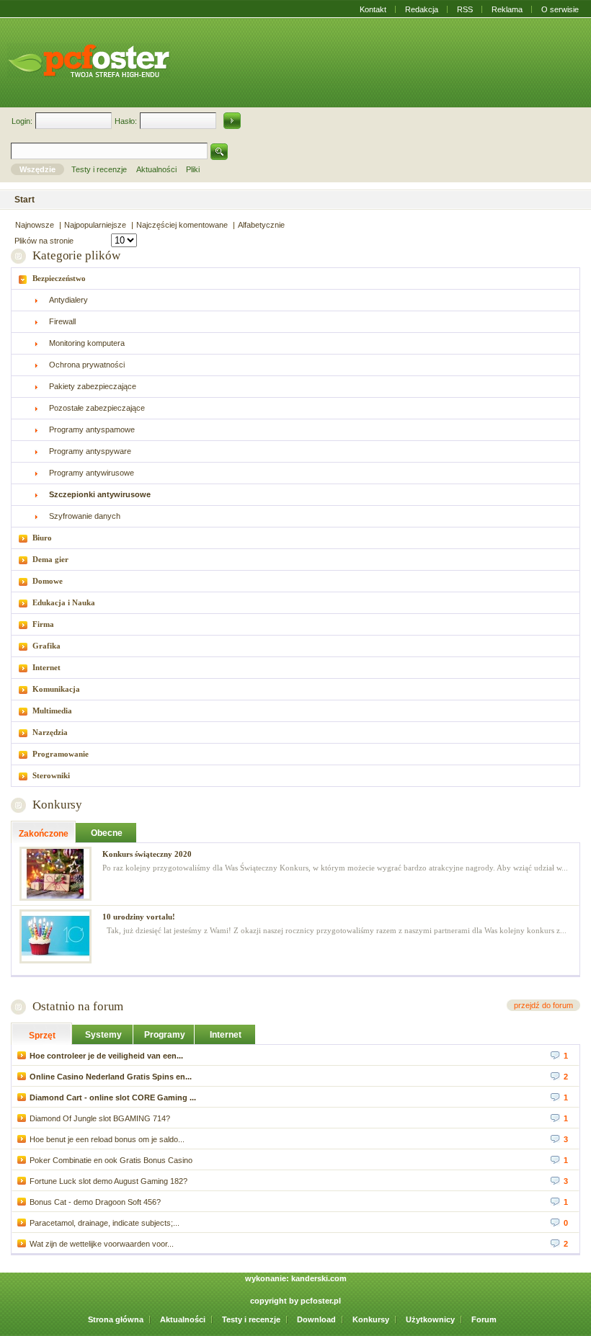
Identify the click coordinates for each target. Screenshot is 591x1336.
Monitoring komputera (87, 343)
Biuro (42, 537)
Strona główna (115, 1319)
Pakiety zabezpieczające (92, 386)
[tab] (295, 278)
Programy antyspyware (90, 451)
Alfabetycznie (261, 225)
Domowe (47, 580)
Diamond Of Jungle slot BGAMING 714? (100, 1118)
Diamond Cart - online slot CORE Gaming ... (113, 1097)
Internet (46, 667)
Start (24, 200)
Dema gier (50, 559)
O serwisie (560, 9)
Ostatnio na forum (77, 1006)
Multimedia (52, 710)
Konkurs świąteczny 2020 (147, 854)
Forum (484, 1319)
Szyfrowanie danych (84, 516)
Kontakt (373, 9)
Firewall (62, 321)
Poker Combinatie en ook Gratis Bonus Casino (111, 1160)
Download (316, 1319)
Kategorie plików (76, 255)
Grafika (46, 645)
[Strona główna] (88, 60)
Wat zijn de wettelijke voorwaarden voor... (102, 1243)
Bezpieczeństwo (59, 278)
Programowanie (60, 753)
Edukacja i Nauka (63, 602)
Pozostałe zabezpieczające (97, 408)
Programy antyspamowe (92, 429)
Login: (22, 121)
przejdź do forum (543, 1005)
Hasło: (126, 121)
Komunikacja (56, 689)
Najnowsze (34, 225)
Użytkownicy (430, 1319)
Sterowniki (51, 775)
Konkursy (57, 804)
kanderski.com (319, 1278)
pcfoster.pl (321, 1300)
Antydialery (68, 299)
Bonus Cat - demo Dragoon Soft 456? (95, 1202)
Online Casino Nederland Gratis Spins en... (111, 1076)
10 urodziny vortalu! (138, 916)
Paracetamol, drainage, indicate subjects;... (104, 1223)
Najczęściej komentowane (182, 225)
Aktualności (182, 1319)
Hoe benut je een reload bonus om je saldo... (107, 1139)
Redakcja (421, 9)
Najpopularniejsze (95, 225)
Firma (43, 624)
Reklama (507, 9)
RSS (465, 9)
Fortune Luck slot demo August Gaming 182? (108, 1181)
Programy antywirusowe (91, 472)
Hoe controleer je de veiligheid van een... (106, 1055)
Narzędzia (50, 732)
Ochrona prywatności (87, 364)
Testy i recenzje (251, 1319)
